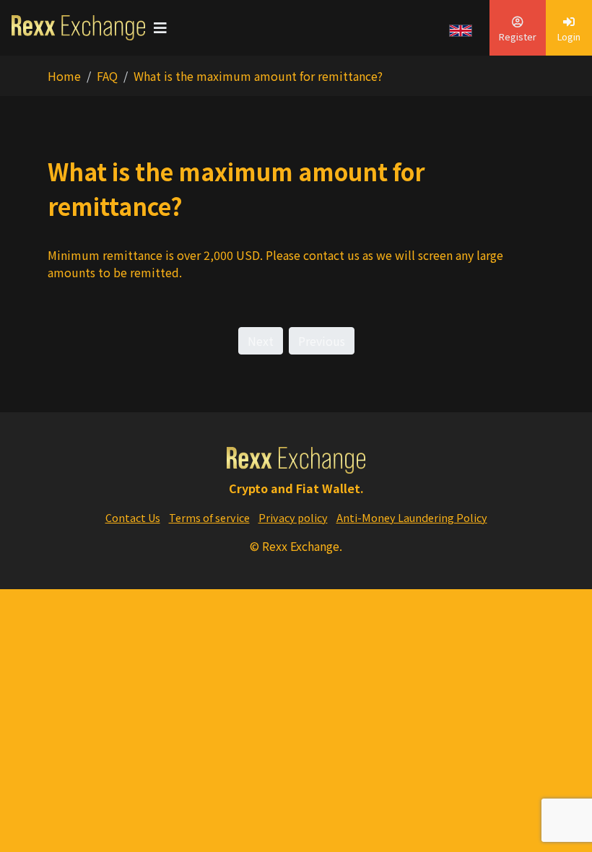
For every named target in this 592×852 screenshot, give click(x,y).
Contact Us (132, 517)
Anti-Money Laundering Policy (411, 517)
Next (261, 340)
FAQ (107, 75)
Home (64, 75)
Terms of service (209, 517)
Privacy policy (293, 517)
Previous (321, 340)
